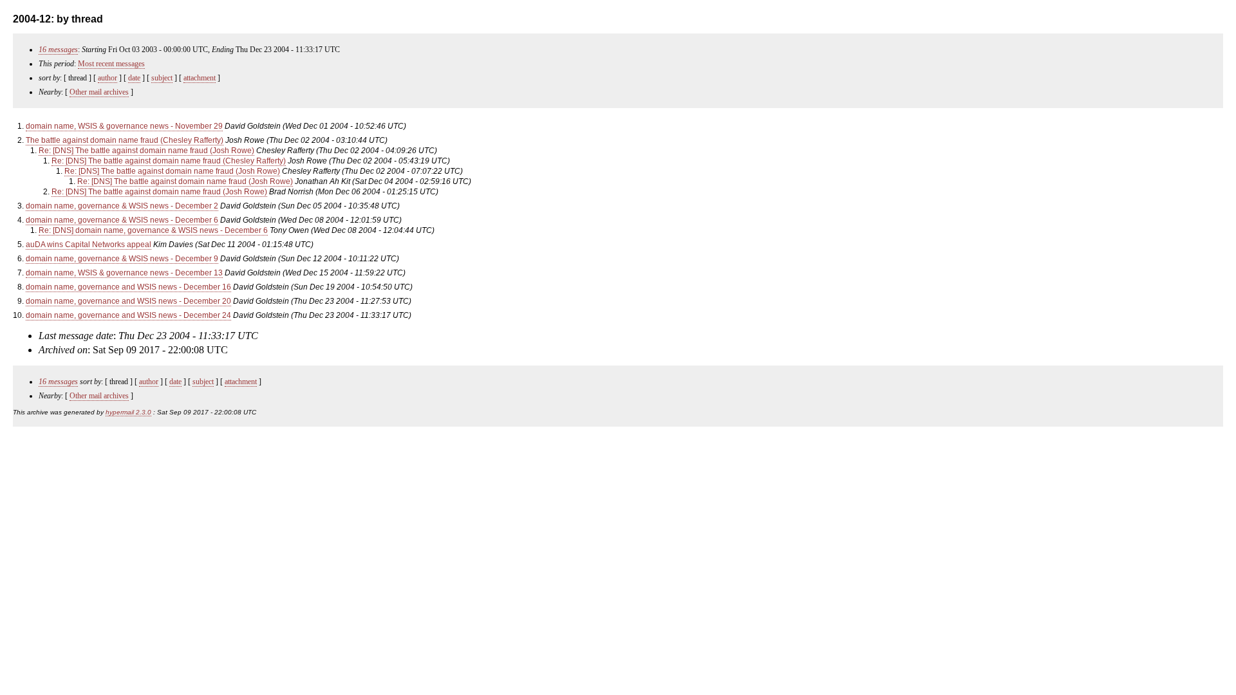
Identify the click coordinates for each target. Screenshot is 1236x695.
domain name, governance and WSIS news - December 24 (128, 315)
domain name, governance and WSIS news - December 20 (128, 301)
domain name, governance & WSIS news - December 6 (122, 220)
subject (162, 77)
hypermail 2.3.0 (128, 412)
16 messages (58, 49)
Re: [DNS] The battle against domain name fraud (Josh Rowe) (146, 150)
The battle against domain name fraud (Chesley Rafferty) (124, 140)
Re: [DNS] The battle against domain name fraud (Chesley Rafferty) (169, 160)
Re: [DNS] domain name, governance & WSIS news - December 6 (153, 230)
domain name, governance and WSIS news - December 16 (128, 287)
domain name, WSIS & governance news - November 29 (124, 126)
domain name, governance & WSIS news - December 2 (122, 205)
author (107, 77)
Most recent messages (111, 63)
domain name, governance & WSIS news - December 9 (122, 258)
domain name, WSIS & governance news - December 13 (124, 272)
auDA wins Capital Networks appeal (88, 244)
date (134, 77)
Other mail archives (99, 92)
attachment (199, 77)
